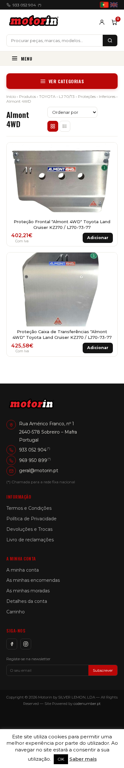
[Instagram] (25, 644)
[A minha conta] (102, 22)
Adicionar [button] (97, 237)
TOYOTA (47, 96)
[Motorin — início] (35, 22)
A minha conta (22, 570)
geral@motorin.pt (38, 470)
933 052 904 (27, 5)
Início (11, 96)
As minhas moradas (28, 591)
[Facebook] (11, 644)
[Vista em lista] (64, 126)
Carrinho (15, 612)
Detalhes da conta (26, 601)
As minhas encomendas (33, 580)
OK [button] (61, 759)
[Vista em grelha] (52, 126)
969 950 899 (33, 460)
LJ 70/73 (67, 96)
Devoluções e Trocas (29, 529)
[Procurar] (110, 40)
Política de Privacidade (31, 519)
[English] (114, 4)
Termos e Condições (29, 508)
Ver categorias (66, 81)
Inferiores (107, 96)
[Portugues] (104, 4)
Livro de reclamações (30, 540)
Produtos (27, 96)
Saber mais (83, 759)
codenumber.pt (87, 703)
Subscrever (103, 670)
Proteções (87, 96)
